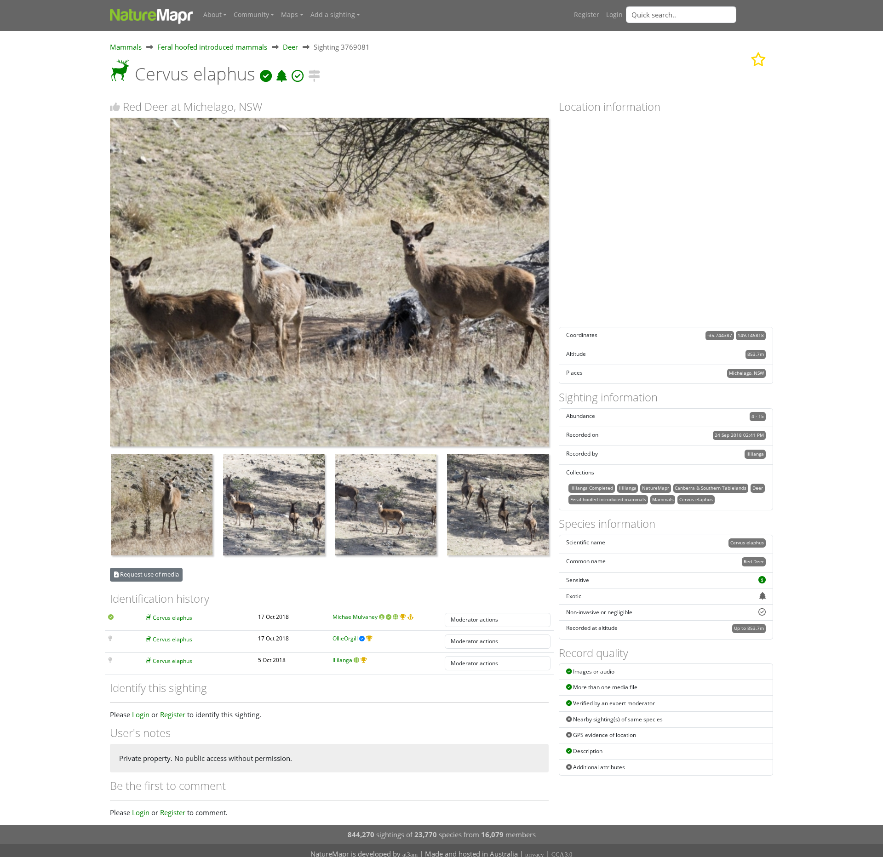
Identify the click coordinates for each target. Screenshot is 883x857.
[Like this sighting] (115, 107)
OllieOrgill (345, 638)
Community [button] (251, 15)
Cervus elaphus (172, 618)
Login (614, 15)
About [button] (212, 15)
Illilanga (342, 660)
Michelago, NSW (746, 373)
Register (586, 15)
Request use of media (149, 574)
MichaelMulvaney (355, 617)
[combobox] (699, 14)
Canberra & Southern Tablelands (710, 488)
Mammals (126, 46)
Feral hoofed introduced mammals (212, 46)
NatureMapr (655, 488)
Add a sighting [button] (332, 15)
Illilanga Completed (591, 488)
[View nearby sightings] (314, 74)
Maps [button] (289, 15)
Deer (290, 46)
